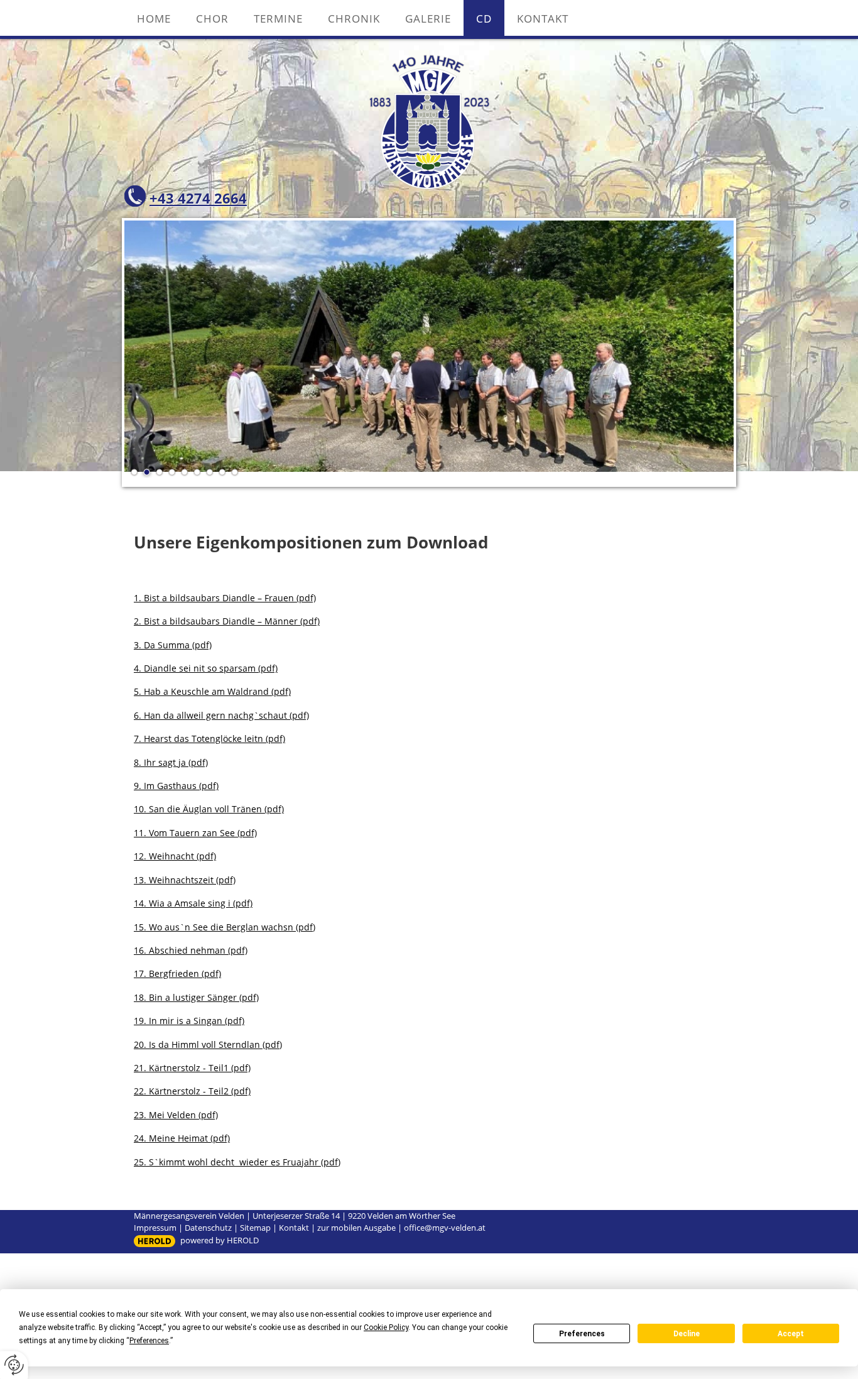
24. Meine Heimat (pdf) (182, 1138)
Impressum (155, 1227)
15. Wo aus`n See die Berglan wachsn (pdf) (224, 927)
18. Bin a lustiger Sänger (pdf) (196, 997)
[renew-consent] (14, 1365)
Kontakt (542, 18)
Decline (686, 1333)
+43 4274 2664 (198, 197)
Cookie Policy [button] (386, 1327)
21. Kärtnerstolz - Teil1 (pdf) (192, 1068)
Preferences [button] (149, 1340)
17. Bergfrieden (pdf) (177, 973)
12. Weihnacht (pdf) (175, 856)
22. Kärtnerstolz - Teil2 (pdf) (192, 1091)
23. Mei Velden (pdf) (176, 1115)
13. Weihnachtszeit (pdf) (185, 880)
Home (154, 18)
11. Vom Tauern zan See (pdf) (195, 833)
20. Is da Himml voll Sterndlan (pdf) (208, 1044)
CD (484, 18)
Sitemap (255, 1227)
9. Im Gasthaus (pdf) (176, 786)
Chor (212, 18)
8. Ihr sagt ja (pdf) (171, 762)
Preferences (582, 1333)
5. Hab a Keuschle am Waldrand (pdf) (212, 691)
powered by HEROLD (219, 1240)
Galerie (428, 18)
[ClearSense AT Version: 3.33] (154, 1241)
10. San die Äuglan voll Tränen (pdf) (209, 809)
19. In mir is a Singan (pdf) (189, 1021)
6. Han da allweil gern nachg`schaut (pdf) (221, 715)
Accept (791, 1333)
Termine (278, 18)
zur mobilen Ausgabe (356, 1227)
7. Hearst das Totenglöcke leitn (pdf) (209, 738)
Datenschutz (208, 1227)
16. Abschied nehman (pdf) (190, 950)
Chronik (354, 18)
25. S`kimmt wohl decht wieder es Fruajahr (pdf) (237, 1162)
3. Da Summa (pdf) (173, 645)
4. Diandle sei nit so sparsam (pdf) (206, 668)
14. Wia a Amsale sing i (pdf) (193, 903)
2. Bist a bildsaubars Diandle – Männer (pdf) (227, 621)
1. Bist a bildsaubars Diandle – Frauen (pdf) (225, 598)
